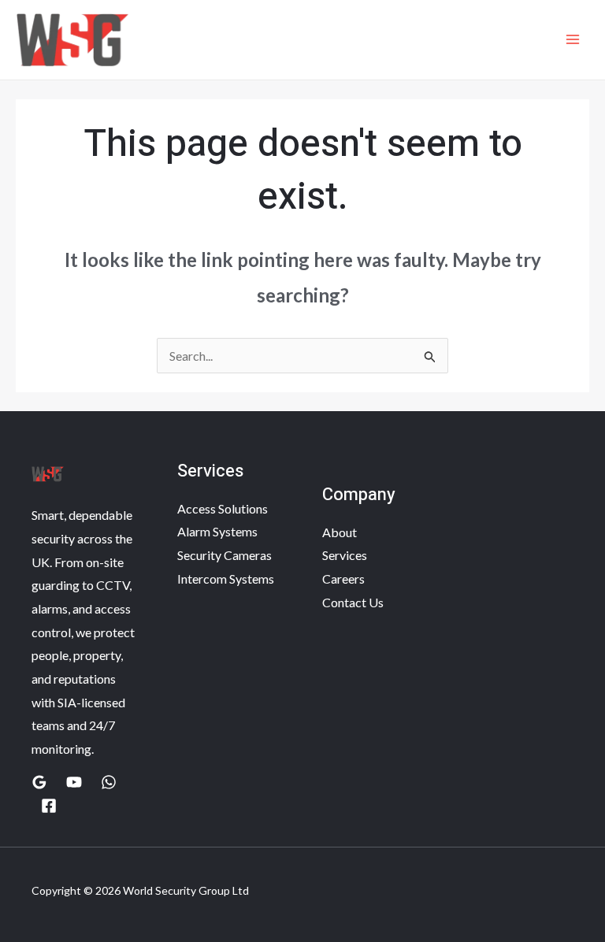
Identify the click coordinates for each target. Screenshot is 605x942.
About (339, 532)
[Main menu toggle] (572, 39)
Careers (343, 578)
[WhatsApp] (109, 782)
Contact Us (353, 602)
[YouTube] (74, 782)
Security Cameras (224, 554)
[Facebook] (49, 806)
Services (344, 554)
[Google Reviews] (39, 782)
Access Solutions (222, 508)
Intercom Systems (225, 578)
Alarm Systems (217, 531)
